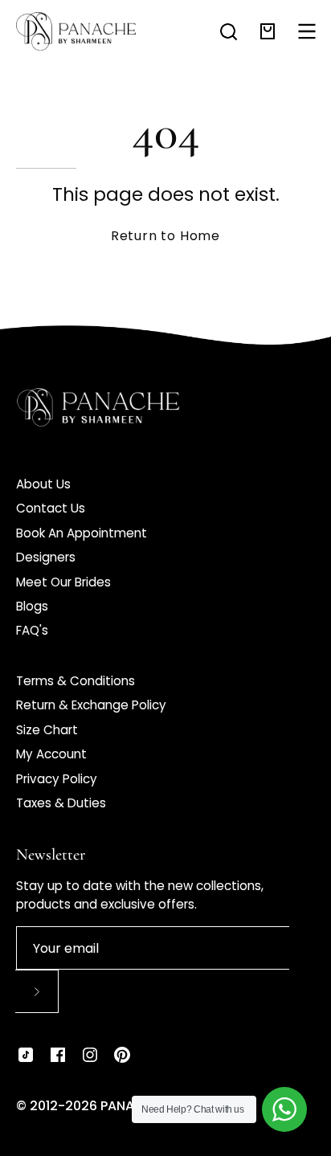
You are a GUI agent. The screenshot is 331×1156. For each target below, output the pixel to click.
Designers (46, 557)
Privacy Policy (56, 778)
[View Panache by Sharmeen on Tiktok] (25, 1054)
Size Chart (47, 729)
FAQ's (32, 630)
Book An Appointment (81, 533)
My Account (51, 753)
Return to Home (165, 236)
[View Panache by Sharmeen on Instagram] (90, 1054)
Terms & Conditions (75, 680)
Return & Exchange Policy (91, 704)
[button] (229, 32)
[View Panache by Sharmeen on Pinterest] (122, 1054)
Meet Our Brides (63, 582)
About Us (43, 484)
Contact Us (50, 508)
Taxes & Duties (61, 802)
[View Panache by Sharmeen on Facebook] (57, 1054)
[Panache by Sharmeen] (76, 31)
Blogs (32, 606)
